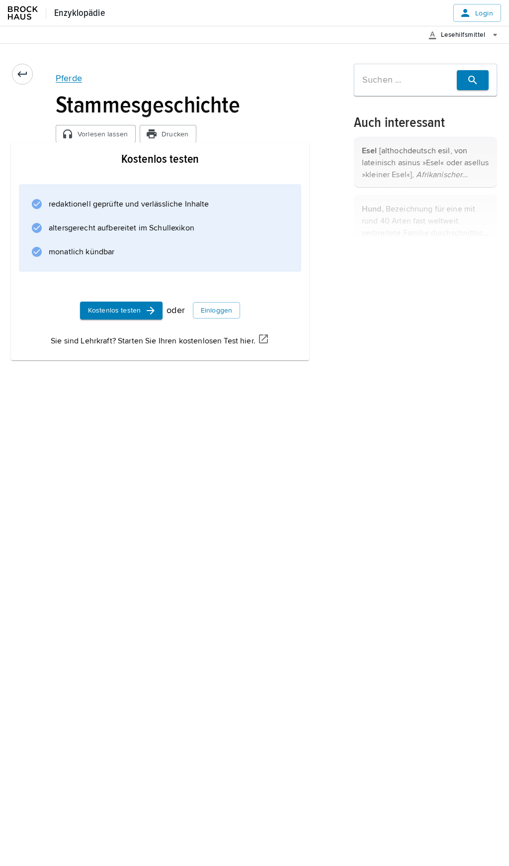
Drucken (175, 134)
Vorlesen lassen (103, 134)
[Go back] (22, 74)
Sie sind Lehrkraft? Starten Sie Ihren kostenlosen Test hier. (153, 341)
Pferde (69, 78)
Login (484, 13)
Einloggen (216, 310)
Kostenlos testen (114, 310)
